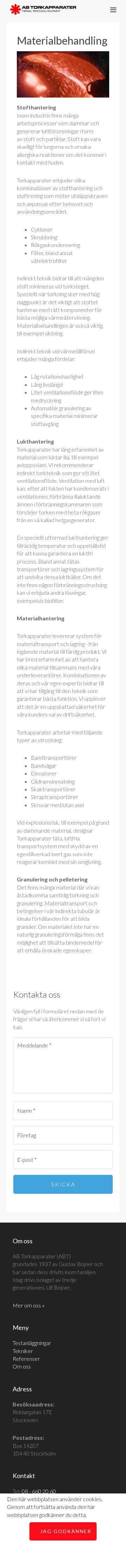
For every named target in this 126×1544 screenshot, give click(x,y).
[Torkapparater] (43, 10)
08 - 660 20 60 (39, 1491)
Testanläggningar (32, 1342)
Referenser (26, 1358)
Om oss (22, 1366)
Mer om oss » (28, 1305)
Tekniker (23, 1350)
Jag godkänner (65, 1531)
